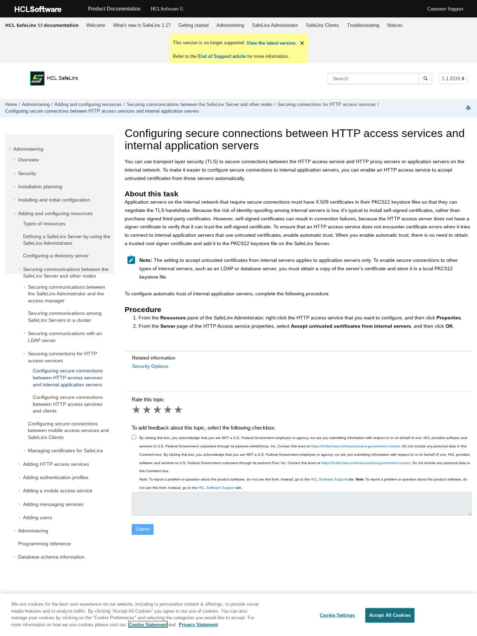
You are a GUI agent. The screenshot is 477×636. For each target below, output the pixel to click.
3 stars (158, 410)
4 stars (168, 410)
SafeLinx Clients (322, 25)
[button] (10, 149)
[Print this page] (469, 108)
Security (27, 173)
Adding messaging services (53, 504)
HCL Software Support (329, 479)
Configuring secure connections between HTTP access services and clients (68, 404)
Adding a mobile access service (58, 490)
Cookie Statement (148, 624)
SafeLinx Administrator (275, 25)
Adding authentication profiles (55, 477)
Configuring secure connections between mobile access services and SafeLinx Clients (68, 430)
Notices (395, 25)
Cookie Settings (337, 615)
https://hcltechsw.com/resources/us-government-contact (355, 446)
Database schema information (51, 557)
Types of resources (44, 223)
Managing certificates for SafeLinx (65, 450)
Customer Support (445, 9)
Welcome (95, 25)
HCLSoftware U (167, 9)
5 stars (179, 410)
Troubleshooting (363, 25)
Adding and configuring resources (88, 104)
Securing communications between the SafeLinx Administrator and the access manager (66, 293)
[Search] (425, 78)
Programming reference (44, 543)
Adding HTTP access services (56, 464)
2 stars (147, 410)
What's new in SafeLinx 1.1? (141, 25)
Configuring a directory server (56, 255)
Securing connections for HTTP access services (327, 104)
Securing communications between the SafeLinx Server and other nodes (200, 104)
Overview (28, 159)
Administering (230, 25)
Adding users (37, 517)
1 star (137, 410)
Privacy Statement (198, 624)
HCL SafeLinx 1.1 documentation (42, 25)
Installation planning (40, 186)
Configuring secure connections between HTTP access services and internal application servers (102, 111)
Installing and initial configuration (54, 200)
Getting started (193, 25)
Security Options (150, 366)
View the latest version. (271, 43)
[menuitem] (95, 25)
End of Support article (222, 56)
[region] (238, 615)
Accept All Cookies (390, 615)
